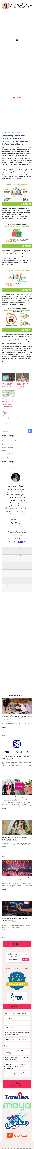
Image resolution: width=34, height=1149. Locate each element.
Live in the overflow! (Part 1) (12, 1018)
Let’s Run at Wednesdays (11, 1028)
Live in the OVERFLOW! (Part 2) (13, 1023)
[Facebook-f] (16, 97)
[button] (17, 40)
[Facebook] (12, 523)
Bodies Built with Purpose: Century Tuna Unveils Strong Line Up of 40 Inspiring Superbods (15, 879)
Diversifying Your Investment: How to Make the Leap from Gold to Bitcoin (16, 919)
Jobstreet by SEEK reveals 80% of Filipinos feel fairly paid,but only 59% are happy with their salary (16, 798)
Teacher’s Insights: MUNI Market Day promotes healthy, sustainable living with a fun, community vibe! (16, 1066)
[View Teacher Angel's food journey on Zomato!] (17, 968)
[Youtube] (20, 97)
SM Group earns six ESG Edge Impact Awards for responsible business (15, 757)
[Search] (30, 431)
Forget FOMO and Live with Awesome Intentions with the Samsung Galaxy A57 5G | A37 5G (17, 717)
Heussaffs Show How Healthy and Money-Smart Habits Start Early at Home (15, 838)
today (21, 535)
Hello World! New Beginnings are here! (15, 1013)
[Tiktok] (18, 97)
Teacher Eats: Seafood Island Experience (15, 1039)
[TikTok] (20, 523)
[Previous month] (14, 535)
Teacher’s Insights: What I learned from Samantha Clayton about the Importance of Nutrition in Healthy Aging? (22, 385)
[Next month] (17, 535)
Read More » (4, 735)
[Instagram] (16, 523)
